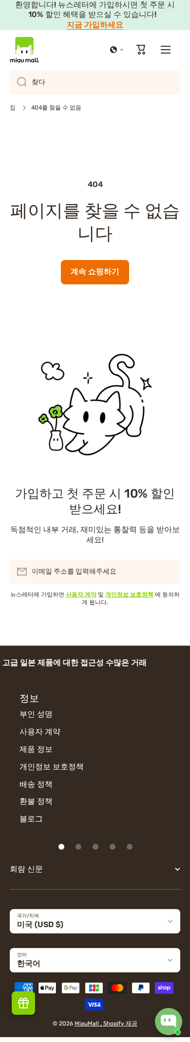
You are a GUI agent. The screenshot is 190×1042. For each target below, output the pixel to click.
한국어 (28, 963)
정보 (29, 698)
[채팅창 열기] (168, 1021)
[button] (117, 49)
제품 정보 (36, 749)
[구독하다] (168, 571)
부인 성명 (36, 714)
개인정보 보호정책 (51, 766)
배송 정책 (36, 784)
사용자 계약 (39, 731)
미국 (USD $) (40, 924)
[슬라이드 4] (112, 847)
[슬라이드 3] (95, 847)
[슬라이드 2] (78, 847)
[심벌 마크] (24, 50)
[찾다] (18, 82)
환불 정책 (36, 801)
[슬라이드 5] (130, 847)
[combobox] (95, 82)
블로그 (31, 818)
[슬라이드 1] (61, 847)
